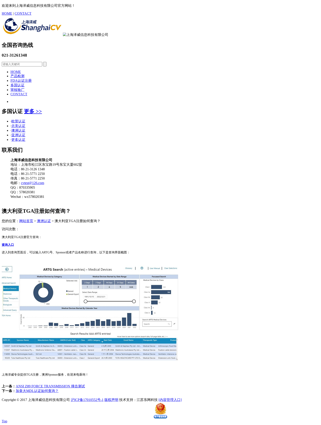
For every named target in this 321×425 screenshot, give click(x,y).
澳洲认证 (18, 130)
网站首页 (26, 221)
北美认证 (18, 126)
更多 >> (33, 111)
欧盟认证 (18, 121)
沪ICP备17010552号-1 (87, 400)
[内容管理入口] (170, 400)
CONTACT (23, 13)
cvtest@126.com (32, 183)
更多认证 (18, 139)
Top (4, 421)
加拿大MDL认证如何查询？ (37, 391)
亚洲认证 (18, 135)
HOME (7, 13)
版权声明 (111, 400)
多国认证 (17, 85)
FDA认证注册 (21, 80)
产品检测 (17, 76)
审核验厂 (17, 90)
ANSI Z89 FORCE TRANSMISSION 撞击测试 (50, 386)
